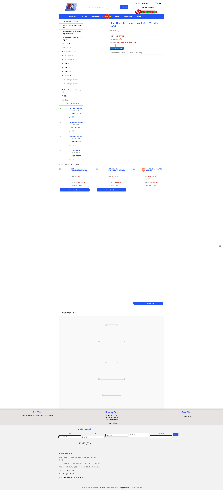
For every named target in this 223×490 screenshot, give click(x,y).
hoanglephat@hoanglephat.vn (73, 477)
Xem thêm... (39, 419)
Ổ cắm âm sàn (66, 48)
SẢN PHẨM (96, 16)
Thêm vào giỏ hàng (116, 48)
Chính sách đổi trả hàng (111, 417)
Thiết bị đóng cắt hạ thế (70, 80)
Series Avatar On (67, 56)
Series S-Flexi (66, 68)
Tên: (69, 434)
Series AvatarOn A (68, 60)
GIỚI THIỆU (85, 16)
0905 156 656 (76, 156)
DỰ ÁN (117, 16)
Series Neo (65, 64)
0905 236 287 (76, 128)
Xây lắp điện (66, 100)
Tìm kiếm (124, 7)
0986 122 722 (76, 113)
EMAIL (159, 3)
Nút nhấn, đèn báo (68, 44)
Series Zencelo (67, 76)
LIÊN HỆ (138, 16)
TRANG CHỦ (73, 16)
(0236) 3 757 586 (68, 474)
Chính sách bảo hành (111, 419)
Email (93, 434)
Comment (161, 434)
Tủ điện (64, 96)
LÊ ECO (102, 488)
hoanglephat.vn (124, 488)
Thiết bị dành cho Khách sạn (126, 42)
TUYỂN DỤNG (127, 16)
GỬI (175, 434)
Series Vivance (67, 72)
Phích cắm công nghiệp (69, 52)
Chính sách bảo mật (111, 415)
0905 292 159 (76, 142)
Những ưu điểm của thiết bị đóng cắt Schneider (37, 415)
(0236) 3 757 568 (142, 3)
